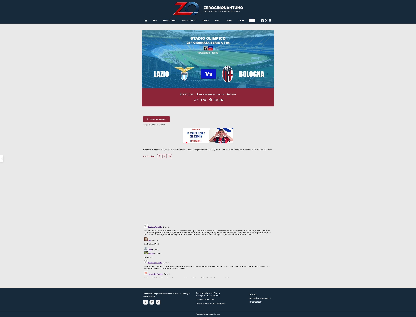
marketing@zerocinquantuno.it (260, 298)
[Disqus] (208, 194)
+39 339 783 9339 (255, 302)
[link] (208, 8)
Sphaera (217, 314)
